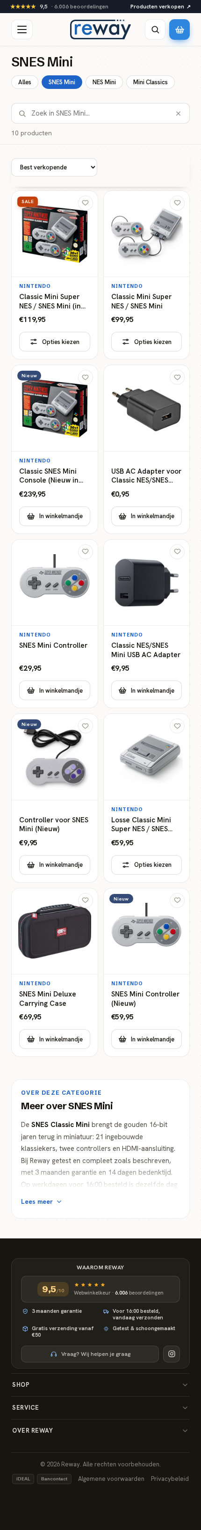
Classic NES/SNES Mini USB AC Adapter (145, 650)
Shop (20, 1385)
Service (25, 1408)
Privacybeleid (170, 1479)
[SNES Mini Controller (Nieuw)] (147, 972)
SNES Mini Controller (53, 645)
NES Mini (104, 82)
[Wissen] (178, 113)
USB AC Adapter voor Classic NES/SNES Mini (146, 476)
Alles (24, 82)
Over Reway (32, 1431)
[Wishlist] (85, 203)
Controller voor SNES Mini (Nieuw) (53, 825)
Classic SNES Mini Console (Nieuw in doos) (49, 476)
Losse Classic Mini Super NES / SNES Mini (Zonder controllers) (141, 825)
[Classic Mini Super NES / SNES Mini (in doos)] (55, 275)
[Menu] (22, 29)
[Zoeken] (155, 29)
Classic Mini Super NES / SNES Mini (141, 302)
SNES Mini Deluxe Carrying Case (47, 999)
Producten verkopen (160, 6)
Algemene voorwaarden (111, 1479)
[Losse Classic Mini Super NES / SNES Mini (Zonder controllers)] (147, 798)
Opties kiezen (60, 342)
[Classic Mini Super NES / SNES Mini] (147, 275)
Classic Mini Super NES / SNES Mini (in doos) (50, 302)
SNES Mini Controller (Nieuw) (145, 999)
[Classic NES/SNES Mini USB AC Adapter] (147, 624)
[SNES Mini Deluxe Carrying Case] (55, 972)
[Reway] (100, 29)
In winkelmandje (61, 516)
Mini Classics (150, 82)
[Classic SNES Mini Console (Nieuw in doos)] (55, 449)
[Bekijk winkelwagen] (179, 29)
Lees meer (37, 1201)
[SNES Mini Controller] (55, 624)
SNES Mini (62, 82)
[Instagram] (171, 1354)
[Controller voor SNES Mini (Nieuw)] (55, 798)
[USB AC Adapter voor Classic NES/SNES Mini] (147, 449)
